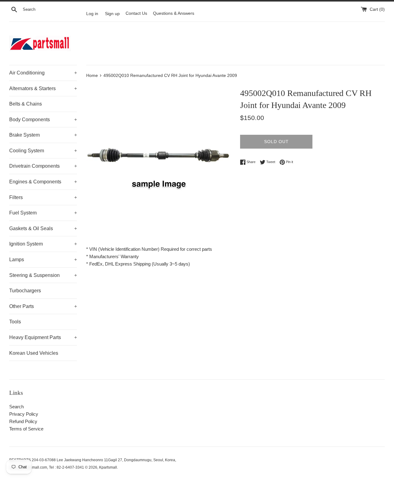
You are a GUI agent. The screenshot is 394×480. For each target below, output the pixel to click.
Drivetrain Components (43, 166)
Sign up (112, 13)
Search (16, 406)
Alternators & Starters (43, 88)
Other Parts (43, 306)
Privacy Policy (23, 414)
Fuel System (43, 212)
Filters (43, 197)
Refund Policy (23, 421)
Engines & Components (43, 181)
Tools (15, 321)
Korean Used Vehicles (33, 353)
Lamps (43, 259)
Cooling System (43, 150)
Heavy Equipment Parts (43, 337)
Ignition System (43, 243)
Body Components (43, 119)
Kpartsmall (108, 467)
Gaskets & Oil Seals (43, 228)
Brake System (43, 135)
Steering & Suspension (43, 275)
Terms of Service (26, 428)
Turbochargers (25, 290)
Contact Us (136, 13)
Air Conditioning (43, 72)
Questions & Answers (173, 13)
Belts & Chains (25, 103)
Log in (92, 13)
